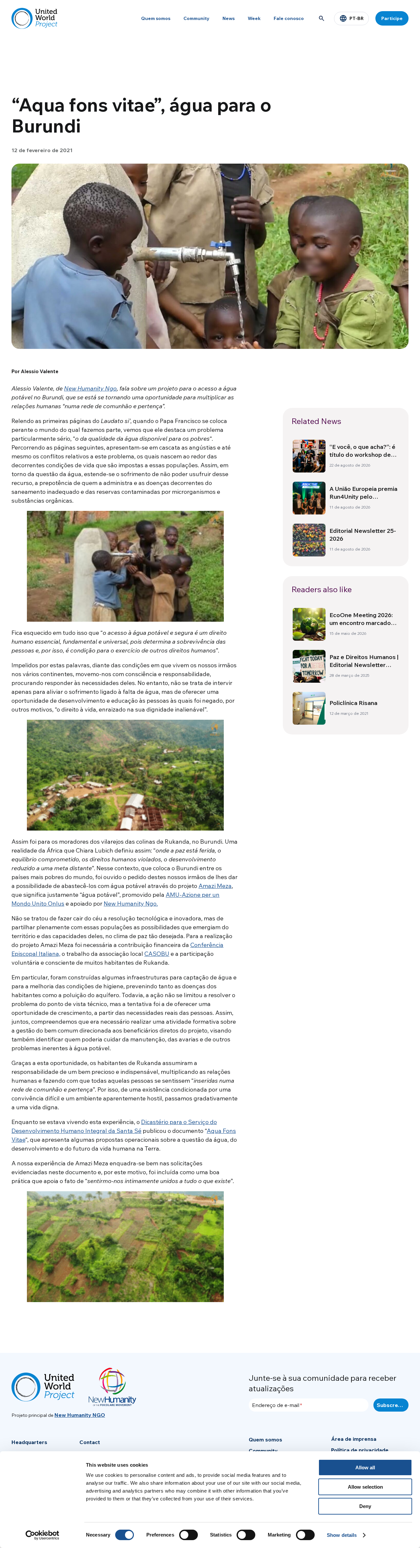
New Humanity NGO (79, 1415)
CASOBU (156, 953)
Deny (365, 1506)
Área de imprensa (353, 1439)
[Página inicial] (34, 18)
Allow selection (365, 1487)
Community (196, 18)
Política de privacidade (359, 1450)
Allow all (365, 1467)
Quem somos (155, 18)
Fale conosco (289, 18)
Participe (392, 18)
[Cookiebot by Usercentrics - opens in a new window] (42, 1535)
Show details (342, 1535)
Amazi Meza (215, 886)
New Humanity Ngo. (131, 903)
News (228, 18)
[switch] (188, 1535)
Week (254, 18)
